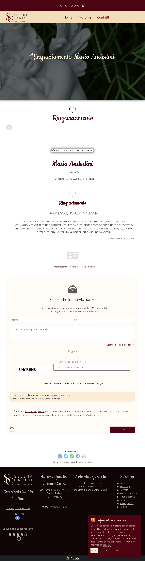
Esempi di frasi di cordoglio (120, 344)
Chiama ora (70, 5)
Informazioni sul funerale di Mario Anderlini (74, 266)
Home (68, 17)
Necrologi (85, 17)
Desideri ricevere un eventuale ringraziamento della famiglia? (74, 383)
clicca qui (107, 544)
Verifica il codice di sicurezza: (72, 362)
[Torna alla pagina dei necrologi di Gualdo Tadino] (9, 127)
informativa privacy (34, 411)
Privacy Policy (127, 503)
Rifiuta (115, 550)
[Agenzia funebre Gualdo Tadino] (17, 17)
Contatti (103, 17)
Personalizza (104, 550)
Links (122, 500)
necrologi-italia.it (85, 462)
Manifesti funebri (128, 493)
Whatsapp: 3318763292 (18, 508)
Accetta (94, 550)
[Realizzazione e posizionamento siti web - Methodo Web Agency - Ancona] (72, 558)
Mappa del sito (127, 496)
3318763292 (56, 496)
